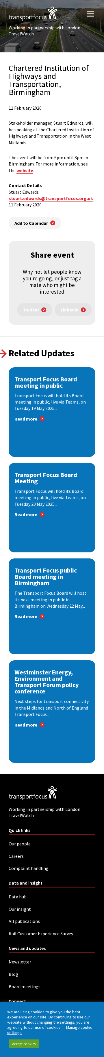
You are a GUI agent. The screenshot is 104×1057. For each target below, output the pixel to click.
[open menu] (90, 14)
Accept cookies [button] (24, 1043)
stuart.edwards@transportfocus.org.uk (51, 198)
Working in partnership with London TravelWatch (44, 31)
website (24, 170)
